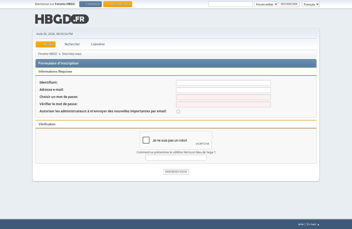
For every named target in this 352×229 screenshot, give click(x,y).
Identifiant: (49, 82)
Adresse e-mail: (52, 89)
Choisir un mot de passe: (59, 97)
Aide (301, 224)
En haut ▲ (313, 224)
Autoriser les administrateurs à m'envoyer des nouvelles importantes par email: (103, 111)
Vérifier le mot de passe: (59, 104)
